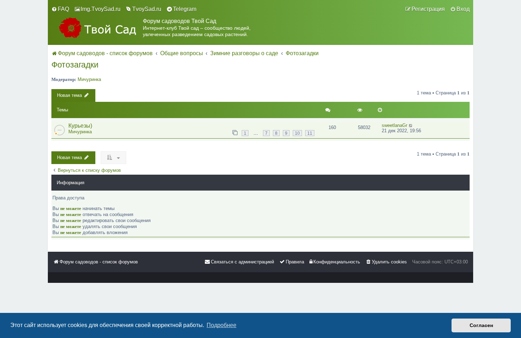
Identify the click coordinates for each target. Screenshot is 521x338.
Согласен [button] (481, 325)
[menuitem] (60, 9)
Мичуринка (89, 79)
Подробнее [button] (221, 325)
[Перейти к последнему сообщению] (411, 125)
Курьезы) (80, 126)
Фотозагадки (75, 64)
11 (309, 133)
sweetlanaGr (394, 125)
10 (297, 133)
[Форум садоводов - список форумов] (97, 27)
